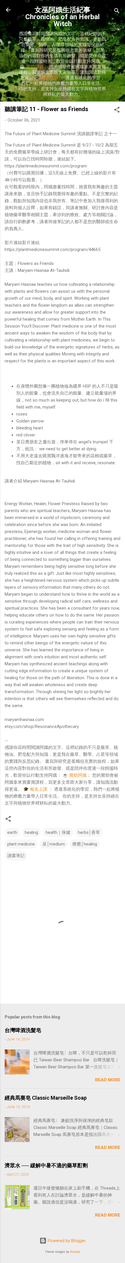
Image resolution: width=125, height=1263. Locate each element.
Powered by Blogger (66, 1240)
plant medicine (21, 844)
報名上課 (50, 77)
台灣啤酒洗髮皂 (23, 1030)
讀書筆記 (16, 855)
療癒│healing (84, 844)
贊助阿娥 (35, 66)
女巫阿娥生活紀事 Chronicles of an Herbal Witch (62, 17)
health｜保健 (58, 832)
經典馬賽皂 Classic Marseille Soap (46, 1098)
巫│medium (53, 844)
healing (31, 832)
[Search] (116, 12)
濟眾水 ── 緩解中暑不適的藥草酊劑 (46, 1165)
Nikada (75, 1252)
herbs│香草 (89, 832)
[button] (116, 110)
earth (12, 832)
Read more (107, 1080)
